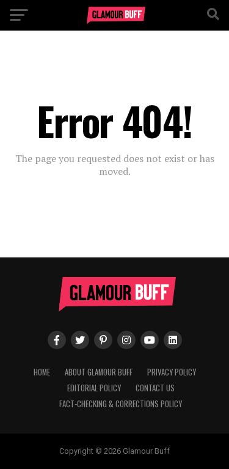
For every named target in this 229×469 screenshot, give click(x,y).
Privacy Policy (171, 372)
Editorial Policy (94, 388)
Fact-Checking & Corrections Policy (120, 404)
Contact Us (155, 388)
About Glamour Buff (99, 372)
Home (42, 372)
